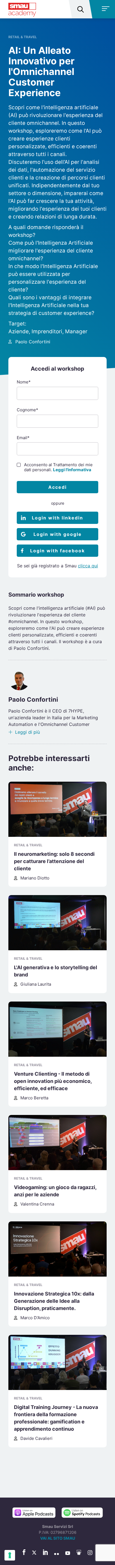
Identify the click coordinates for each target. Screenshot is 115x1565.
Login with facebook (57, 550)
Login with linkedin (57, 518)
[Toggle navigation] (103, 9)
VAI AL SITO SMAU (57, 1538)
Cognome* (27, 409)
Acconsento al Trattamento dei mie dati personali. (58, 467)
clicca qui (88, 565)
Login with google (57, 534)
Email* (23, 437)
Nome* (24, 382)
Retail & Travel (22, 37)
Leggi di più (27, 732)
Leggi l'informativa (72, 469)
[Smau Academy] (22, 9)
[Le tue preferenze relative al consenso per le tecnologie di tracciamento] (9, 1555)
